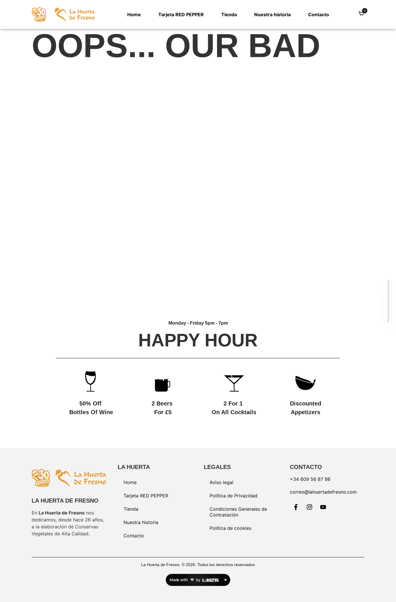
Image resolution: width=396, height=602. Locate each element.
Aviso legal (221, 482)
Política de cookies (230, 528)
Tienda (229, 14)
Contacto (318, 14)
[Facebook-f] (296, 507)
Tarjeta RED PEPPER (181, 14)
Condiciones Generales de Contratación (238, 512)
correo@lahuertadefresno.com (323, 492)
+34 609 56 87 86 (310, 479)
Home (134, 14)
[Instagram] (310, 507)
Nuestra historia (272, 14)
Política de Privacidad (233, 496)
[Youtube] (323, 507)
